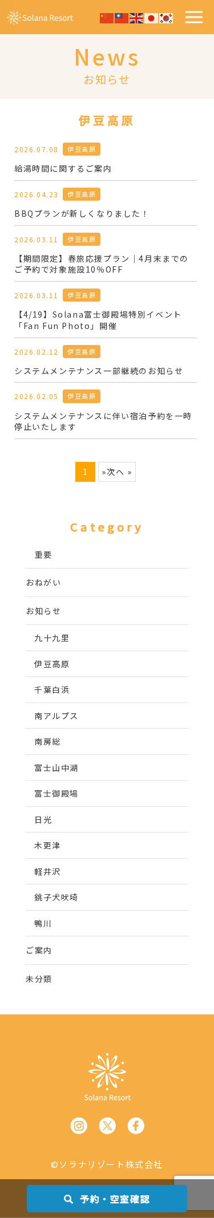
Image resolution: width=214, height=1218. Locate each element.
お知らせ (43, 610)
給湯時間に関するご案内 (63, 168)
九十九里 (52, 637)
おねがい (43, 582)
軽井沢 (47, 871)
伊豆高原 (81, 148)
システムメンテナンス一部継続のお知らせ (98, 371)
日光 (43, 819)
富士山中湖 (56, 767)
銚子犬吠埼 (56, 897)
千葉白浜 (52, 689)
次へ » (119, 471)
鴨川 (43, 923)
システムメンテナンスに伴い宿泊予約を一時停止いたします (103, 422)
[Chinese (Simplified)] (107, 16)
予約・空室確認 (113, 1198)
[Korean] (166, 16)
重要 (43, 554)
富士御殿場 (56, 793)
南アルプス (56, 715)
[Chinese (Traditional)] (122, 16)
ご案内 (39, 950)
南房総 (47, 741)
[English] (137, 16)
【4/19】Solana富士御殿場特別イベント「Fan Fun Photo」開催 (98, 320)
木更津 (47, 845)
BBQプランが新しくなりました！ (82, 213)
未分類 (39, 978)
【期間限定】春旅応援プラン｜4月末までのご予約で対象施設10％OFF (101, 264)
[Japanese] (151, 16)
